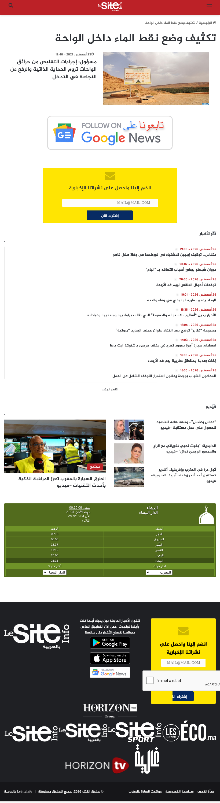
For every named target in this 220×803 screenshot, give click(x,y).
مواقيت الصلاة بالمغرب (145, 792)
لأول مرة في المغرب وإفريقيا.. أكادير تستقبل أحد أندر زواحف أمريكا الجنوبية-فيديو (183, 475)
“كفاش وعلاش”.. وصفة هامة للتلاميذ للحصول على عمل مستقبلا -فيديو (186, 425)
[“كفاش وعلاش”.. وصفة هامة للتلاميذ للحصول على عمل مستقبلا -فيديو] (129, 430)
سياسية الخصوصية (179, 792)
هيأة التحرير (206, 792)
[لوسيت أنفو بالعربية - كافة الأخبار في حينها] (110, 6)
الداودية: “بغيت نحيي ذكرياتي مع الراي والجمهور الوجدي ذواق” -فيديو (184, 449)
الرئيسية (206, 23)
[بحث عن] (10, 9)
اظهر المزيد (110, 390)
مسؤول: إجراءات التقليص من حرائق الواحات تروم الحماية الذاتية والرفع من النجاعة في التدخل (53, 69)
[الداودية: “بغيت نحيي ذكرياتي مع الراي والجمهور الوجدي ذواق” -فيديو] (129, 453)
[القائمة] (209, 9)
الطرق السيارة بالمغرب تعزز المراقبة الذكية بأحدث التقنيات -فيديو (62, 482)
